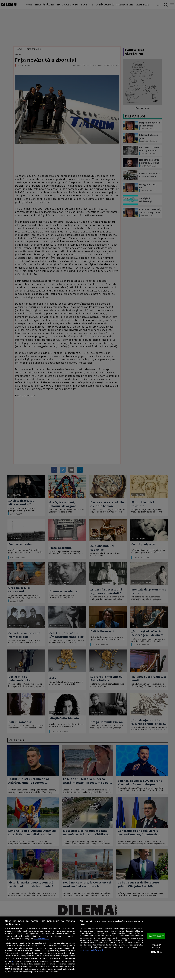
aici (13, 961)
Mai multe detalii (41, 938)
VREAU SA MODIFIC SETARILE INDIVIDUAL (156, 948)
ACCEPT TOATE (156, 936)
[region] (87, 947)
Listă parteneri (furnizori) (91, 950)
